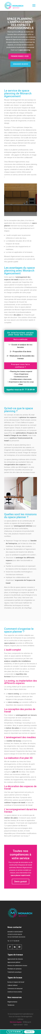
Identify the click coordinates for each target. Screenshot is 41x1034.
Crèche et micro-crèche (15, 992)
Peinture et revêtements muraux (17, 965)
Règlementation (12, 1002)
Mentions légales (16, 1022)
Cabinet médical (12, 985)
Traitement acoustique (14, 972)
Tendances (11, 1005)
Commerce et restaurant (15, 988)
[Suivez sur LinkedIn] (14, 947)
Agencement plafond (14, 962)
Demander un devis (20, 64)
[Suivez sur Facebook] (10, 947)
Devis (28, 1032)
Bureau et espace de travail (16, 982)
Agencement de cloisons (15, 959)
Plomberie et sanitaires (15, 969)
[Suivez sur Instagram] (19, 947)
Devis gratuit (20, 881)
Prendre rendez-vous (20, 56)
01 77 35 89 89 (15, 1032)
